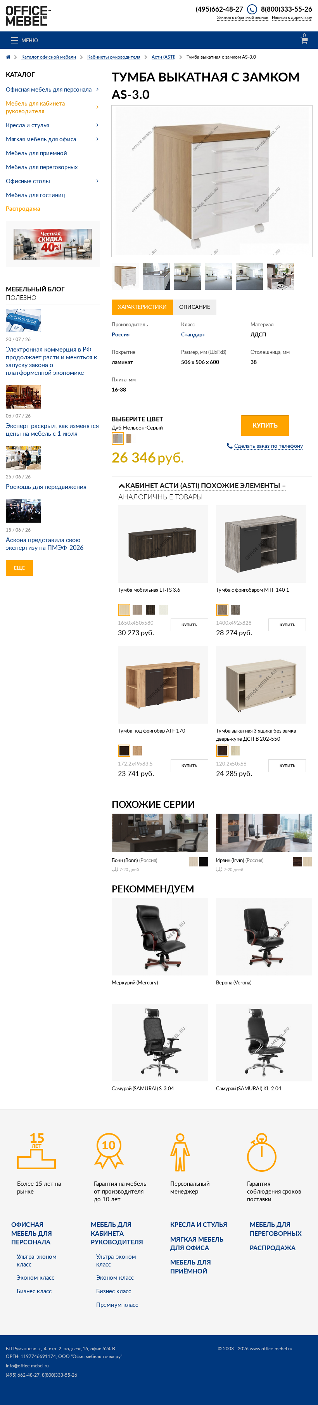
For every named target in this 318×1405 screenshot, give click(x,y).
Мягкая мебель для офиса (41, 139)
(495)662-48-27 (219, 9)
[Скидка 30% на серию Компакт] (53, 243)
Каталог (20, 74)
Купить (265, 425)
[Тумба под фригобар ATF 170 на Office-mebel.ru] (163, 684)
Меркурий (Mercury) (135, 982)
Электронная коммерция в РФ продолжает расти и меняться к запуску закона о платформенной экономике (51, 361)
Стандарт (193, 334)
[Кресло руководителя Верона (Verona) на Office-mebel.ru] (264, 936)
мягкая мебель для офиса (196, 1243)
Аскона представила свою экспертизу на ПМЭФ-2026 (44, 543)
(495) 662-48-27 (23, 1375)
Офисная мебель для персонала (49, 89)
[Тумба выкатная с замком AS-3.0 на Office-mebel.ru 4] (218, 276)
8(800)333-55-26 (286, 9)
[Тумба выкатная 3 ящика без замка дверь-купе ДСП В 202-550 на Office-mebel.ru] (261, 684)
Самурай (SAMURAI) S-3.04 (143, 1088)
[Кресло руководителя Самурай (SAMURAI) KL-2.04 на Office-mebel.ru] (264, 1041)
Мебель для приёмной (190, 1266)
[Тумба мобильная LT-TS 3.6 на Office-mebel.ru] (163, 543)
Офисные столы (28, 181)
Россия (121, 334)
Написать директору (292, 17)
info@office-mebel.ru (27, 1365)
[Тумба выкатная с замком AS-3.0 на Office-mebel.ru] (212, 181)
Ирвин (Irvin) (230, 860)
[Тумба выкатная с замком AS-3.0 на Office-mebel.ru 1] (125, 276)
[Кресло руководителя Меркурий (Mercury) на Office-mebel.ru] (160, 936)
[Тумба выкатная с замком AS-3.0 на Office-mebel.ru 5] (249, 276)
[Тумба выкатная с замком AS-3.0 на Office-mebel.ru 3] (187, 276)
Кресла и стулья (27, 125)
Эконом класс (35, 1277)
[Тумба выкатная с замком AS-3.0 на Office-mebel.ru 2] (156, 276)
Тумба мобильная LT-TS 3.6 (149, 589)
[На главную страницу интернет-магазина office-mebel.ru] (28, 15)
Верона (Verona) (233, 982)
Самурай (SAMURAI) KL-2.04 (249, 1088)
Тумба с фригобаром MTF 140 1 (252, 589)
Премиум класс (117, 1304)
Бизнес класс (34, 1291)
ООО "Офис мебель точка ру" (90, 1356)
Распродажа (23, 208)
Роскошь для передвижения (46, 486)
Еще (19, 568)
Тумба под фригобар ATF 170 (151, 730)
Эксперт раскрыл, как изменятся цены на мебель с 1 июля (52, 429)
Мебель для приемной (36, 153)
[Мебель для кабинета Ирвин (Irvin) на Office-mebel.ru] (264, 832)
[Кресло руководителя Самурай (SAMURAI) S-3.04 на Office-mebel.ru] (160, 1041)
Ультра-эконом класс (37, 1260)
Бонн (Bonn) (125, 860)
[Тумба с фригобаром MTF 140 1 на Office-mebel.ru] (261, 543)
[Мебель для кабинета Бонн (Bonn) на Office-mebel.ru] (160, 832)
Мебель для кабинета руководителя (35, 107)
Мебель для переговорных (42, 167)
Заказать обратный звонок (242, 17)
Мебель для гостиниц (35, 195)
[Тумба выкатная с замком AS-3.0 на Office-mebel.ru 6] (280, 276)
